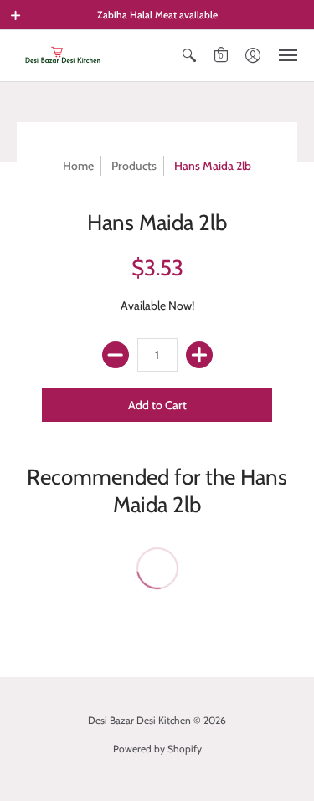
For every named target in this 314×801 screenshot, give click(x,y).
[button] (15, 15)
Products (134, 165)
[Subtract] (115, 354)
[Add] (199, 354)
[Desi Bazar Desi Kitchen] (63, 55)
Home (78, 165)
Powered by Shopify (157, 748)
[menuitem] (189, 55)
